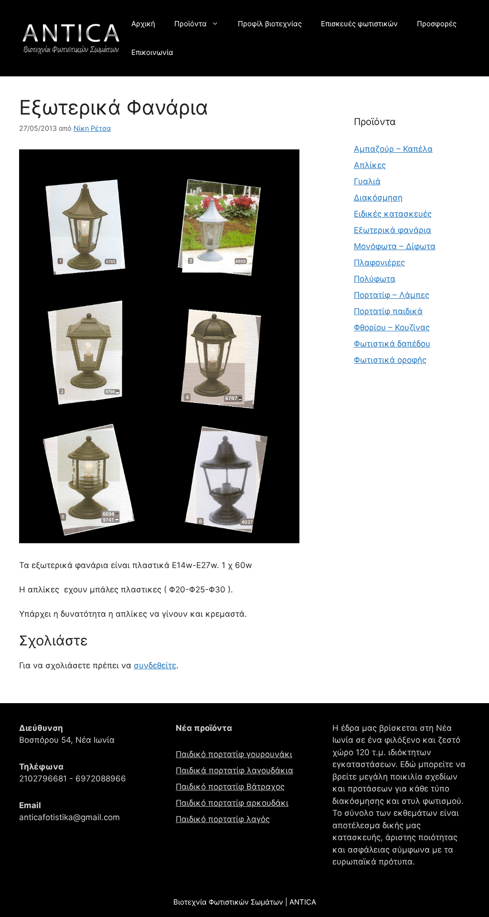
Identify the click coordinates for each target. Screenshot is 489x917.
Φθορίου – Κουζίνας (392, 327)
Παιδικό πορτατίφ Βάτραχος (230, 786)
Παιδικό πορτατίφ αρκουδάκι (232, 803)
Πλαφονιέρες (379, 262)
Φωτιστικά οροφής (390, 360)
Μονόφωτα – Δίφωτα (395, 246)
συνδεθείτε (155, 665)
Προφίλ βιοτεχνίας (270, 23)
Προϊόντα (190, 23)
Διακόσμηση (378, 197)
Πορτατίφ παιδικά (388, 311)
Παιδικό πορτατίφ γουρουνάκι (234, 754)
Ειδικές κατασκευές (393, 214)
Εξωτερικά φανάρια (392, 230)
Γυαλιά (367, 181)
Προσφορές (437, 23)
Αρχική (143, 23)
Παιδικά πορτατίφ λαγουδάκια (234, 770)
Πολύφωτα (374, 279)
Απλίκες (370, 165)
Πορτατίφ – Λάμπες (391, 295)
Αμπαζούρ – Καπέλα (393, 149)
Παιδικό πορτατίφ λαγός (223, 819)
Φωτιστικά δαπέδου (392, 343)
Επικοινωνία (152, 52)
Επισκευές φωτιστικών (359, 23)
